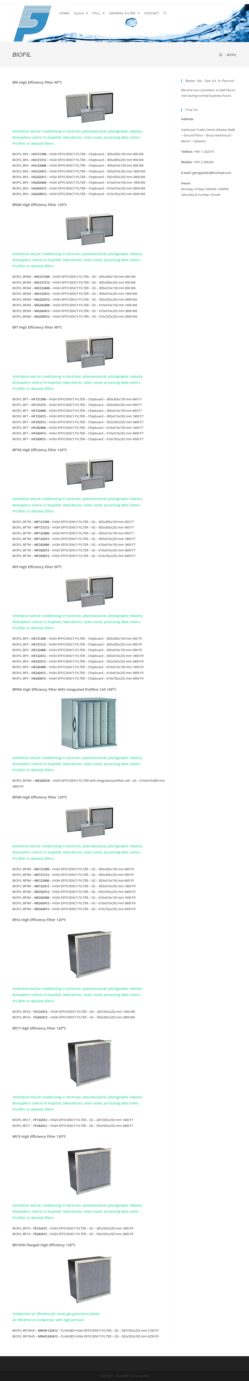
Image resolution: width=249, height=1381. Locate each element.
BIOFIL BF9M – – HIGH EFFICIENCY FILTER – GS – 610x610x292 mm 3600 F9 (73, 903)
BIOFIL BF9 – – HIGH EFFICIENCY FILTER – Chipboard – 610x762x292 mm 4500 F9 (77, 678)
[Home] (220, 55)
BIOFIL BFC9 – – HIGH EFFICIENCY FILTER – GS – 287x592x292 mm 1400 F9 (72, 1228)
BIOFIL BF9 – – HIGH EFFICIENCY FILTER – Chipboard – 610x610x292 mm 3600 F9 (77, 673)
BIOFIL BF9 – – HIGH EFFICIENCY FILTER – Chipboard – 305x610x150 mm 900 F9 (77, 650)
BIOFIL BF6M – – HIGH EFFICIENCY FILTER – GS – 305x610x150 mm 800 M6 (73, 288)
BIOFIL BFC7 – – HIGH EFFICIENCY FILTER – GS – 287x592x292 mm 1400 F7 (72, 1120)
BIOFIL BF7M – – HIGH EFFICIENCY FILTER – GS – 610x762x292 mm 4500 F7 (73, 556)
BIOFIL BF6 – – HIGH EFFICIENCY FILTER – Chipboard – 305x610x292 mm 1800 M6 (78, 171)
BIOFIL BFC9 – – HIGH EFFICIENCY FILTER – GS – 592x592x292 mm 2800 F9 (72, 1234)
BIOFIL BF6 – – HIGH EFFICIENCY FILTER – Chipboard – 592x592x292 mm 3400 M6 (78, 177)
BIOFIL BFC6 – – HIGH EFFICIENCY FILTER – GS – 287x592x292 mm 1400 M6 (73, 1011)
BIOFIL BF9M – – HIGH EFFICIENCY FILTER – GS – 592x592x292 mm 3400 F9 (73, 891)
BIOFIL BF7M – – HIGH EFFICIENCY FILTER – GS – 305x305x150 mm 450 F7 (73, 522)
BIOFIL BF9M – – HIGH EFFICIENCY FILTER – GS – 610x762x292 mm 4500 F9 (73, 909)
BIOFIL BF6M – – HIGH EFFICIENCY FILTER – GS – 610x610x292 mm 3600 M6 (74, 311)
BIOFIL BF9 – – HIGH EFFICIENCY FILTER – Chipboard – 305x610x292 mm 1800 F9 (77, 656)
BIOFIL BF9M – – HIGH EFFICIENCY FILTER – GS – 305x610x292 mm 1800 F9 (73, 886)
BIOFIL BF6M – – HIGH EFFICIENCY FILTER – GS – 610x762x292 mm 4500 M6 (74, 316)
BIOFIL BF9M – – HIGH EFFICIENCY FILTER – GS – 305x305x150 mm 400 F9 (73, 869)
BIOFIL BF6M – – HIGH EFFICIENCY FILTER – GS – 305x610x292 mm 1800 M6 (74, 293)
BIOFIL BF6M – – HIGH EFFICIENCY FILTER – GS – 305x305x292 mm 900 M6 (73, 282)
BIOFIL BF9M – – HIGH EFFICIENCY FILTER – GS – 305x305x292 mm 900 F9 (73, 874)
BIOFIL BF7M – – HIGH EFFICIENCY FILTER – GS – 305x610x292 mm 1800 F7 (73, 539)
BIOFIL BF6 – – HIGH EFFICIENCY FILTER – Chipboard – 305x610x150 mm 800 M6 (77, 165)
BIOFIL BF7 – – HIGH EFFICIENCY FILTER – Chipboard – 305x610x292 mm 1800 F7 (77, 416)
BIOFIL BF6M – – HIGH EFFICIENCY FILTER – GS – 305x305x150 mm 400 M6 (73, 276)
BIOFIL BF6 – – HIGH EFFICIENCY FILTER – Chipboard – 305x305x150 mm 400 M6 (77, 154)
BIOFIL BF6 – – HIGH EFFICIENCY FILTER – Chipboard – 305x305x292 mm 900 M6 (77, 160)
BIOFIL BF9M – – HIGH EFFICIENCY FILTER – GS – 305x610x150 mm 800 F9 (73, 880)
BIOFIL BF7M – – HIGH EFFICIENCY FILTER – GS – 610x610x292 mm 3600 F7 (73, 550)
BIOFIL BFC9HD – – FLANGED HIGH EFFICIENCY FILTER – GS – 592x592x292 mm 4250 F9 (85, 1336)
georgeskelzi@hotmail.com (211, 172)
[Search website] (165, 13)
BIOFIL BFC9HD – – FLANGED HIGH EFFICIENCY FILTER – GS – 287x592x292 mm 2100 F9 (85, 1330)
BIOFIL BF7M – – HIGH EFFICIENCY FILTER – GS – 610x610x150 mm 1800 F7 (73, 544)
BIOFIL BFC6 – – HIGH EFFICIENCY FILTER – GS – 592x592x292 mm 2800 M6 (73, 1017)
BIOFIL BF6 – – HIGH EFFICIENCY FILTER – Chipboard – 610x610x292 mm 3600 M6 (78, 188)
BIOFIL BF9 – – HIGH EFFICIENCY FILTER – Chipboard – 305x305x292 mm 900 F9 (77, 644)
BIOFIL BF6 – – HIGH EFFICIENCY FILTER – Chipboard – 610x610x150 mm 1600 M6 (78, 182)
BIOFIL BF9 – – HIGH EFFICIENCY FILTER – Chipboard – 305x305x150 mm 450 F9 (77, 638)
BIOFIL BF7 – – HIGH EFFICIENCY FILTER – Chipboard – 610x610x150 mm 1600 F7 (77, 427)
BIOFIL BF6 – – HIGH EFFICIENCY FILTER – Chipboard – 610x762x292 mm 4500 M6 (78, 194)
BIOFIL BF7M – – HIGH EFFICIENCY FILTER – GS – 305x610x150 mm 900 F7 (73, 533)
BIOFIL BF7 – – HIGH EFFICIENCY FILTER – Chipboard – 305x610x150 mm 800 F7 (77, 410)
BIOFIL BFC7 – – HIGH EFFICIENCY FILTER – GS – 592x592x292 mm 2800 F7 (72, 1125)
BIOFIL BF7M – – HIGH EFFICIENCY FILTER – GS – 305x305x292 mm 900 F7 (73, 527)
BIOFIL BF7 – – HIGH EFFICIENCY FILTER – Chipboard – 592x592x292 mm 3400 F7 (77, 422)
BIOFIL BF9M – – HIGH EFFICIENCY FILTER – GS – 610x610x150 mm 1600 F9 (73, 897)
